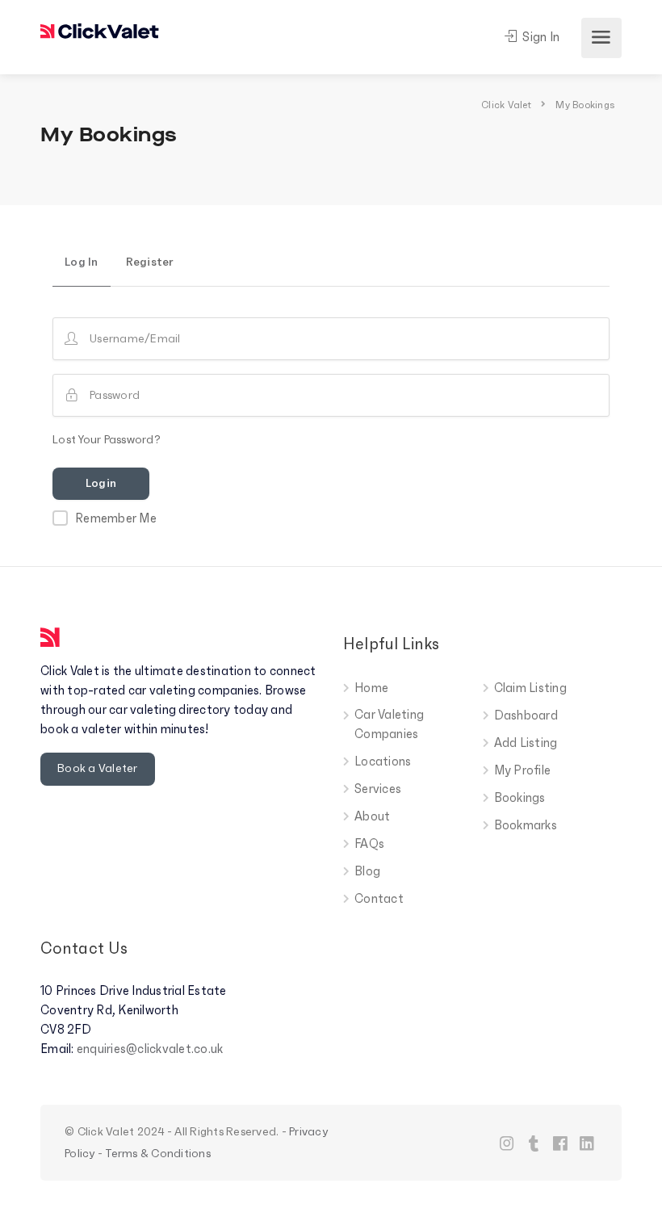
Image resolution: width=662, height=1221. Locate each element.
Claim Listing (530, 688)
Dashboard (526, 715)
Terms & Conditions (158, 1154)
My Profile (522, 770)
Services (377, 789)
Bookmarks (525, 825)
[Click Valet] (99, 27)
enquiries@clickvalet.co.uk (150, 1049)
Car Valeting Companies (389, 724)
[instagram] (507, 1143)
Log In (81, 262)
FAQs (369, 843)
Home (371, 688)
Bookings (520, 797)
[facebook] (561, 1143)
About (372, 816)
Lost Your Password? (106, 440)
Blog (367, 871)
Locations (382, 761)
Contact (379, 898)
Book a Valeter (97, 768)
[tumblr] (534, 1143)
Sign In (539, 37)
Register (150, 262)
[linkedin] (587, 1143)
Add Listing (526, 742)
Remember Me (116, 518)
